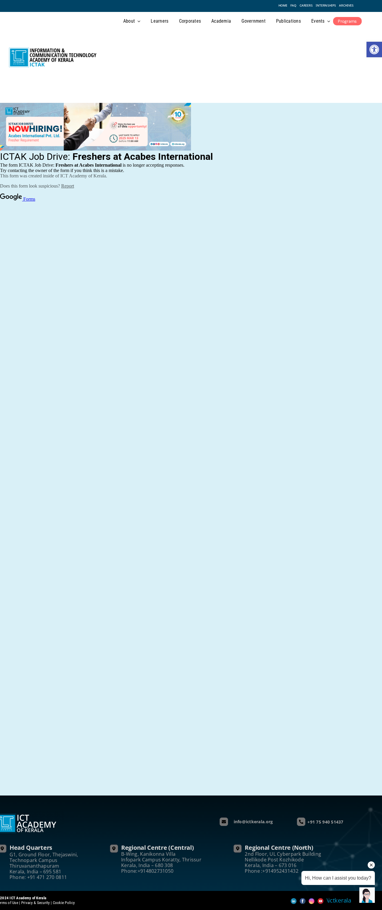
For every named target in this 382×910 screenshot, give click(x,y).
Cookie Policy (64, 902)
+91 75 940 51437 (325, 822)
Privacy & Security (35, 902)
